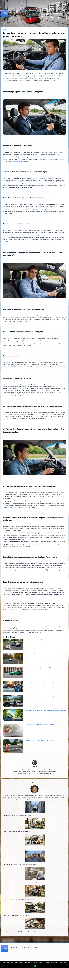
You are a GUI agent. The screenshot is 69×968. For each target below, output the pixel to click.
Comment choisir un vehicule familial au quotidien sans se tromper (19, 899)
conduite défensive (11, 609)
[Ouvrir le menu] (66, 13)
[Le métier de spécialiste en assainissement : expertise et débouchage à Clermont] (35, 873)
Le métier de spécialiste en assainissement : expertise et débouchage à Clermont (22, 882)
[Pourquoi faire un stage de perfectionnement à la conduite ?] (13, 746)
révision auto (6, 507)
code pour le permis (17, 161)
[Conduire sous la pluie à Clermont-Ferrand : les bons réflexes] (35, 807)
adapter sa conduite (31, 609)
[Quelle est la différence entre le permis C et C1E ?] (13, 672)
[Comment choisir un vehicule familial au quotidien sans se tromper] (35, 891)
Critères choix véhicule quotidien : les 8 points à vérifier (16, 915)
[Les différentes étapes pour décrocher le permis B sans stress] (13, 730)
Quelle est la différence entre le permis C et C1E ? (38, 668)
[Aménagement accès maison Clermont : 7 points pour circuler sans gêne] (35, 856)
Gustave (34, 766)
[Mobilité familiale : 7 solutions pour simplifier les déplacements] (35, 823)
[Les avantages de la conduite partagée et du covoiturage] (13, 686)
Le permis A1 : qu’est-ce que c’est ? (34, 654)
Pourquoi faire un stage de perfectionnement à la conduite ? (41, 740)
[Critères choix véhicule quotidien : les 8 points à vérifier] (35, 907)
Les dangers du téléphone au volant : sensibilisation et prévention (42, 696)
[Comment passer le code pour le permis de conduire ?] (13, 644)
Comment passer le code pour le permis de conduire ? (39, 640)
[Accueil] (3, 29)
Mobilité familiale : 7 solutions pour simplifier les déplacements (18, 831)
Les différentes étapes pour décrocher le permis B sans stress (41, 724)
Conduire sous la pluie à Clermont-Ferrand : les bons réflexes (17, 815)
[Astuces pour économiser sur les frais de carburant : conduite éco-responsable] (13, 715)
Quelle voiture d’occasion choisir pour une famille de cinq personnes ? (19, 848)
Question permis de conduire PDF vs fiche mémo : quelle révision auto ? (20, 931)
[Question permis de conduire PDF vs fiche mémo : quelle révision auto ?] (35, 923)
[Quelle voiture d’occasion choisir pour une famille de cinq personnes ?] (35, 840)
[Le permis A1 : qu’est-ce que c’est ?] (13, 658)
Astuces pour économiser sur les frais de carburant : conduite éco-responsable (46, 710)
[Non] (67, 964)
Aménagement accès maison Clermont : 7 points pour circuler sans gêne (20, 864)
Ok (34, 966)
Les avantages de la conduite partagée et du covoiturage (40, 682)
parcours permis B (29, 395)
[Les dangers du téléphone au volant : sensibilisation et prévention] (13, 701)
